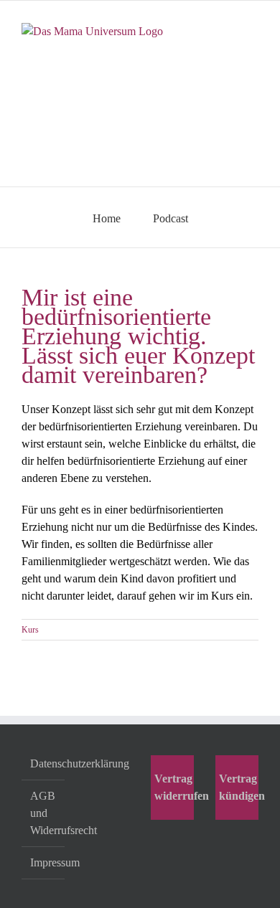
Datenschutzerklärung (43, 763)
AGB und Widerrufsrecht (43, 813)
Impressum (43, 862)
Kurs (30, 630)
